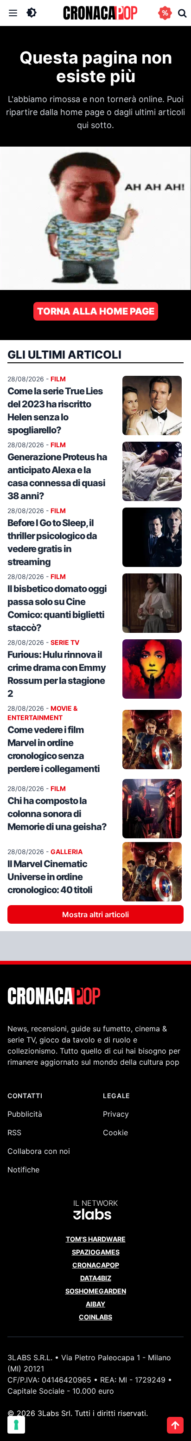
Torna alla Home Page (95, 311)
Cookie (115, 1132)
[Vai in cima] (175, 1425)
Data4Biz (95, 1278)
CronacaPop (95, 1265)
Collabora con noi (38, 1151)
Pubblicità (24, 1114)
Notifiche (23, 1169)
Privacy (116, 1114)
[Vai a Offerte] (165, 13)
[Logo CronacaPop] (100, 13)
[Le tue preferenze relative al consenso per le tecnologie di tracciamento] (16, 1425)
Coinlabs (95, 1317)
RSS (14, 1132)
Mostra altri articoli (95, 914)
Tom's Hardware (96, 1239)
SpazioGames (96, 1252)
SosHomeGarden (95, 1291)
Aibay (95, 1304)
